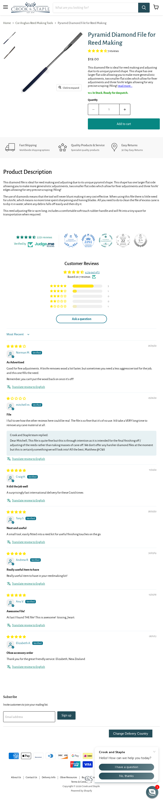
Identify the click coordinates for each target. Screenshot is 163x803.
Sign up (66, 715)
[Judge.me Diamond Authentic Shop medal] (71, 240)
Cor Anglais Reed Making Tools (34, 23)
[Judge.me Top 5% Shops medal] (140, 240)
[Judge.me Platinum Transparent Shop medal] (105, 240)
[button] (98, 51)
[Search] (144, 8)
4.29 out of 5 (92, 272)
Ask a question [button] (81, 319)
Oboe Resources (68, 777)
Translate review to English (28, 387)
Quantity (93, 100)
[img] (16, 346)
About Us (16, 777)
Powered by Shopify (81, 790)
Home (7, 23)
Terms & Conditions (81, 782)
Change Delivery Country (130, 733)
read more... (125, 85)
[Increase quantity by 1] (124, 109)
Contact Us (31, 777)
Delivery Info (48, 777)
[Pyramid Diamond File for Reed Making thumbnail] (9, 38)
